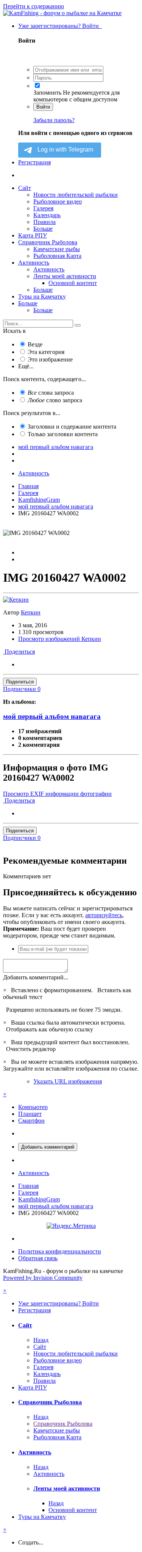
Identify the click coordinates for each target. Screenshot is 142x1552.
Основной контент (72, 283)
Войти (43, 107)
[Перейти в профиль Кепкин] (16, 599)
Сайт (24, 188)
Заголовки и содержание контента (72, 426)
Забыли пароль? (54, 120)
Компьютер (33, 1107)
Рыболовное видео (57, 201)
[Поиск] (78, 325)
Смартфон (31, 1120)
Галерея (43, 208)
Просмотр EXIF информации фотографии (57, 794)
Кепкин (31, 612)
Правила (44, 222)
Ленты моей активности (64, 276)
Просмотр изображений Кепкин (59, 639)
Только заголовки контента (63, 434)
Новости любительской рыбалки (75, 195)
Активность (33, 262)
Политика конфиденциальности (59, 1251)
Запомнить (47, 92)
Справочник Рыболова (47, 242)
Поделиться (19, 651)
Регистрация (34, 162)
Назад (40, 1340)
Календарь (47, 215)
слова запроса (51, 392)
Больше (43, 228)
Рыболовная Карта (57, 256)
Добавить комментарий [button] (47, 1147)
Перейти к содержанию (33, 6)
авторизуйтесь (103, 915)
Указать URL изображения (67, 1081)
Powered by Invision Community (43, 1278)
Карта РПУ (32, 235)
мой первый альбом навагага (52, 716)
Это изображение (50, 359)
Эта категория (46, 352)
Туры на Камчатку (42, 296)
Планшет (30, 1114)
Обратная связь (38, 1258)
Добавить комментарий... (35, 977)
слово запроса (55, 400)
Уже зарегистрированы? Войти (60, 26)
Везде (35, 344)
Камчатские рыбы (56, 249)
